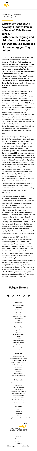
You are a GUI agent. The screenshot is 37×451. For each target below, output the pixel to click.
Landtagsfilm (18, 413)
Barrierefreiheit (18, 441)
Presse (18, 320)
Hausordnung (18, 369)
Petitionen (18, 344)
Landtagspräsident (18, 334)
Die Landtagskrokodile (18, 375)
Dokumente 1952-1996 (18, 393)
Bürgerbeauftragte (18, 342)
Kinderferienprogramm (18, 365)
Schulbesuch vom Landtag (18, 360)
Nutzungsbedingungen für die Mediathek (18, 418)
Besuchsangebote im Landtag (18, 358)
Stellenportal (18, 322)
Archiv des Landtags (18, 397)
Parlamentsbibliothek (18, 395)
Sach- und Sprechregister (18, 391)
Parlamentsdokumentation (18, 383)
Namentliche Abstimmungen (18, 316)
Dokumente (18, 380)
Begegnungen (18, 312)
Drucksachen (18, 385)
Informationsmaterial (18, 402)
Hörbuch (18, 415)
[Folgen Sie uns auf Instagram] (24, 295)
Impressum (19, 443)
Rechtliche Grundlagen (18, 400)
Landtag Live (18, 411)
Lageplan (18, 371)
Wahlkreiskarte (18, 349)
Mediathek (18, 406)
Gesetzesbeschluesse (18, 387)
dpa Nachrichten (18, 318)
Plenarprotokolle (18, 389)
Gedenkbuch (18, 367)
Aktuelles (18, 303)
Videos (18, 409)
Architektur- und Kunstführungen (18, 362)
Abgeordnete (18, 330)
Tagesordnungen (18, 309)
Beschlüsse (18, 314)
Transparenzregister (18, 347)
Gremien (18, 338)
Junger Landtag (18, 373)
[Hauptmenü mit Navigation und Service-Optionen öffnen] (34, 5)
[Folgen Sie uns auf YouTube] (18, 295)
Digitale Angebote (18, 356)
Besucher (18, 353)
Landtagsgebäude (18, 340)
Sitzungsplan (18, 307)
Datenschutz (18, 439)
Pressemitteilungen (18, 305)
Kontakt (18, 436)
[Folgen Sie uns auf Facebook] (8, 295)
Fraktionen (18, 336)
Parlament (18, 332)
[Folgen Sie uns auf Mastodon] (29, 295)
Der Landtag (18, 327)
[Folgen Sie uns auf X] (13, 295)
